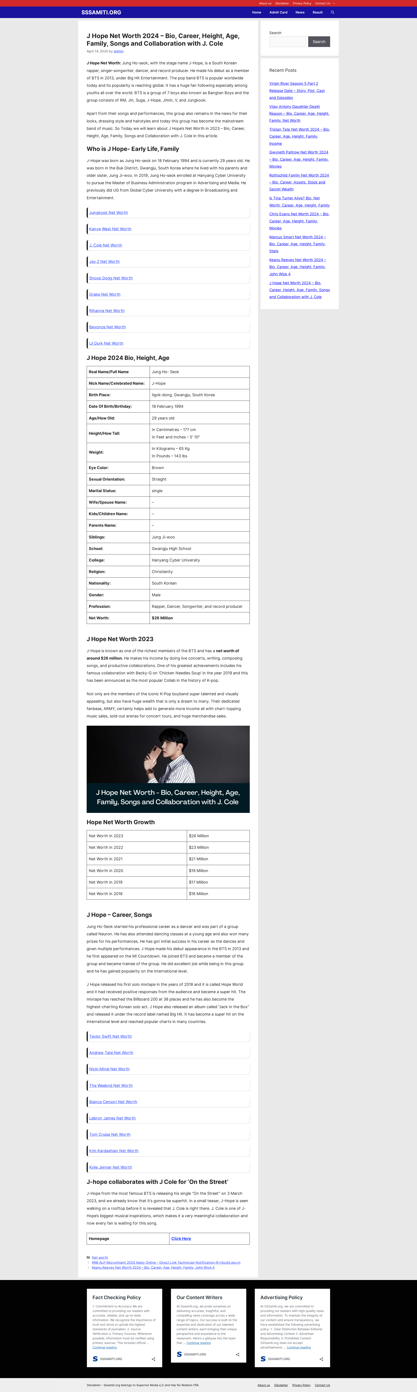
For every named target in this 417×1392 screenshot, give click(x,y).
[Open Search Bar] (332, 12)
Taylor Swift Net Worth (110, 1036)
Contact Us (322, 3)
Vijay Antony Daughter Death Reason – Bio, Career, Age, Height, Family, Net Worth (299, 113)
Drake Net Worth (105, 294)
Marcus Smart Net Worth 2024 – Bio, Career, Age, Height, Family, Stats (297, 244)
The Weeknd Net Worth (111, 1085)
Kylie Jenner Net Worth (110, 1167)
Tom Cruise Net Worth (110, 1134)
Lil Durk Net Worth (106, 343)
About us (265, 3)
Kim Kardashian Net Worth (114, 1150)
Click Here (181, 1238)
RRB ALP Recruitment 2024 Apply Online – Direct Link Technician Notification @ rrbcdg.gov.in (166, 1262)
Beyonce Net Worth (107, 327)
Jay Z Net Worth (104, 261)
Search (275, 33)
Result (318, 12)
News (300, 12)
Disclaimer (282, 3)
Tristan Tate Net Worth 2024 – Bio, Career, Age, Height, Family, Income (299, 136)
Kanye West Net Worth (110, 229)
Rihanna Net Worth (107, 310)
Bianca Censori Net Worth (113, 1102)
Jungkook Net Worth (108, 212)
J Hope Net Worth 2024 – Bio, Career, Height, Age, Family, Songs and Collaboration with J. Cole (299, 290)
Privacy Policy (302, 3)
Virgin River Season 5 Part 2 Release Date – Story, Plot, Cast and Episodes (297, 90)
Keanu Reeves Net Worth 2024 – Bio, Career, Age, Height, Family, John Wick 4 (153, 1267)
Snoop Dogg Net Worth (111, 278)
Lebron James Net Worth (112, 1118)
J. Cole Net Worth (105, 245)
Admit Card (278, 12)
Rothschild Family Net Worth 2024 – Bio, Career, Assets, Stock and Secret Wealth (299, 182)
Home (256, 12)
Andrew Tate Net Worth (111, 1052)
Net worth (100, 1257)
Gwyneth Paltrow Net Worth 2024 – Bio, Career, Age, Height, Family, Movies (299, 159)
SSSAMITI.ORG (101, 12)
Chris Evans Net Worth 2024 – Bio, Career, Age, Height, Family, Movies (299, 221)
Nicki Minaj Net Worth (109, 1069)
